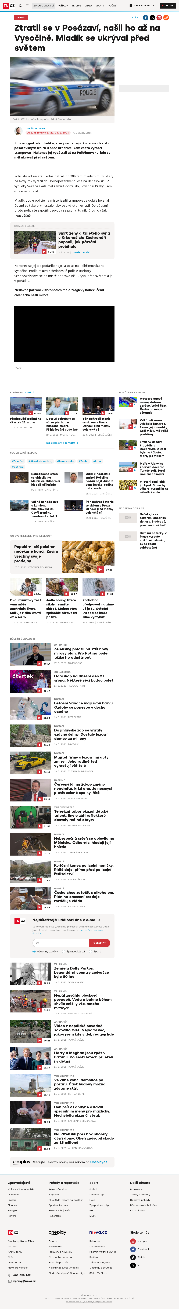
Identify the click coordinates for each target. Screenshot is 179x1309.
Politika (12, 1200)
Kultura (12, 1215)
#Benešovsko (65, 461)
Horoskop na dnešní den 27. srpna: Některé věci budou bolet (83, 678)
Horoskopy (136, 1189)
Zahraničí (60, 645)
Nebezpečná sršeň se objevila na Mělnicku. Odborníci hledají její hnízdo (45, 479)
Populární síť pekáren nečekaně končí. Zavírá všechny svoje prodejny (36, 554)
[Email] (159, 17)
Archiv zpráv (15, 1251)
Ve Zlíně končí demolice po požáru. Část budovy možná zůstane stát (80, 1084)
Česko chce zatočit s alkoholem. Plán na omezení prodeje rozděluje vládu (84, 897)
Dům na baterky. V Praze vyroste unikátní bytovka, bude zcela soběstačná (153, 540)
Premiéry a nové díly (60, 1251)
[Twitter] (152, 17)
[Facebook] (145, 17)
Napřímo (59, 780)
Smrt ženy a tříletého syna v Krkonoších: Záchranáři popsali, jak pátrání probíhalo (84, 240)
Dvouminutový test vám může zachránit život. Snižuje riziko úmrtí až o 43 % (25, 608)
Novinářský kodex (18, 1267)
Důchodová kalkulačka (143, 1205)
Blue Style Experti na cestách (66, 1200)
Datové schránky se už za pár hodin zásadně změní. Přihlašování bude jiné (62, 424)
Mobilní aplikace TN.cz (21, 1241)
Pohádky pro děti (59, 1262)
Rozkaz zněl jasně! (59, 1210)
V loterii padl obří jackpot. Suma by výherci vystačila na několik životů (154, 487)
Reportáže (55, 1215)
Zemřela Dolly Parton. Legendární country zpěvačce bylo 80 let (81, 972)
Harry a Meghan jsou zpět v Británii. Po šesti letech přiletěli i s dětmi (83, 1057)
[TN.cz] (9, 6)
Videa (88, 5)
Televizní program (100, 1262)
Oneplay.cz (98, 1162)
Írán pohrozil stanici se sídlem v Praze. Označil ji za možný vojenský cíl (97, 424)
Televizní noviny (58, 1189)
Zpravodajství (43, 5)
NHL (92, 1210)
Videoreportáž (64, 807)
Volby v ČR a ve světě (21, 1189)
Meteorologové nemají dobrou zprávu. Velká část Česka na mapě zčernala (153, 405)
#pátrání (18, 466)
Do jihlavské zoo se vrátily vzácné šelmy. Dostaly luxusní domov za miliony (81, 734)
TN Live (76, 5)
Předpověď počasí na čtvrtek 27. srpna (25, 420)
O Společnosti (98, 1246)
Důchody (13, 1194)
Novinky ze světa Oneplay (64, 1267)
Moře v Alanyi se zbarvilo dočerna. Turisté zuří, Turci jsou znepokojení (152, 469)
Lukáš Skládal (36, 128)
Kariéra (94, 1257)
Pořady (63, 5)
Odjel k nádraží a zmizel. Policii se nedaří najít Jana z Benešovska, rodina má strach (99, 481)
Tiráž (10, 1257)
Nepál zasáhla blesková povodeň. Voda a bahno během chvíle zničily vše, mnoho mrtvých (83, 1001)
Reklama (95, 1241)
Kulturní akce (137, 1210)
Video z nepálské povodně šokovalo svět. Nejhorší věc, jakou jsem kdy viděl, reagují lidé (84, 1030)
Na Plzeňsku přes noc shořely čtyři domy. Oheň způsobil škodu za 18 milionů (84, 1138)
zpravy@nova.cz (24, 1281)
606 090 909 (22, 1275)
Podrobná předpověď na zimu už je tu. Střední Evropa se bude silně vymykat (98, 608)
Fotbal (93, 1189)
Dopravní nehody (140, 1200)
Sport (99, 5)
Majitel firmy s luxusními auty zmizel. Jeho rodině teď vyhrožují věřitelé (81, 761)
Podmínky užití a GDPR (103, 1251)
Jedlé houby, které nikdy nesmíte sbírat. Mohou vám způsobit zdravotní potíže (61, 608)
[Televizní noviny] (21, 1162)
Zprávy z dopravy (140, 1194)
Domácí (21, 17)
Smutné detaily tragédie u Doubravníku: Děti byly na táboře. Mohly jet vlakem (153, 449)
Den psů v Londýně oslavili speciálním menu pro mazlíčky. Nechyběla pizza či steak (82, 1111)
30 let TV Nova (98, 1273)
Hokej (93, 1200)
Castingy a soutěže (101, 1267)
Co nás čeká (62, 672)
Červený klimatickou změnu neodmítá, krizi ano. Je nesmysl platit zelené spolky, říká (83, 788)
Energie (12, 1210)
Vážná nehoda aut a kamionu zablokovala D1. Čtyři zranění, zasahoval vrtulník (44, 509)
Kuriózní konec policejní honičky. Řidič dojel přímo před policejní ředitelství (84, 870)
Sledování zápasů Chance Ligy (67, 1273)
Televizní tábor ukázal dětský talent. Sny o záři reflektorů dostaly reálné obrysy (81, 815)
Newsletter (14, 1262)
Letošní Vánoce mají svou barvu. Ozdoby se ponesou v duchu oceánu (84, 707)
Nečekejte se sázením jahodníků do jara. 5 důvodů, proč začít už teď (153, 520)
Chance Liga (97, 1194)
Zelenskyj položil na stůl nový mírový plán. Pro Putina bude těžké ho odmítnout (81, 653)
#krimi (97, 461)
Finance (12, 1205)
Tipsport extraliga (100, 1205)
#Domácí (18, 461)
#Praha (83, 461)
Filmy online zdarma (60, 1257)
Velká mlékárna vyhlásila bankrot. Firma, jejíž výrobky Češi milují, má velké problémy (154, 427)
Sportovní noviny (58, 1205)
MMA (92, 1215)
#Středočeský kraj (40, 461)
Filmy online (55, 1246)
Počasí (112, 5)
